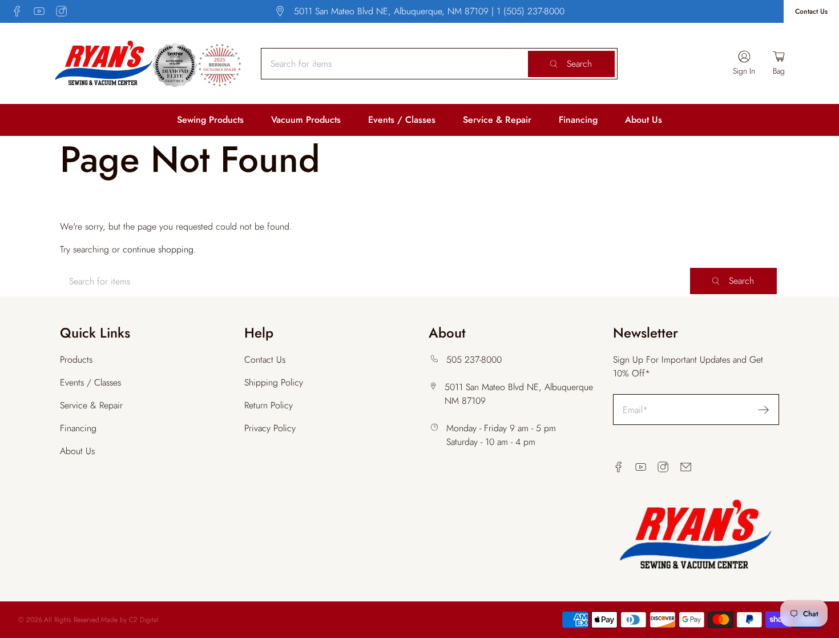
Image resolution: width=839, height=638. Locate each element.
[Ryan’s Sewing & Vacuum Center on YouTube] (39, 11)
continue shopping (158, 249)
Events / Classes (401, 119)
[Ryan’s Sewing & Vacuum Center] (148, 63)
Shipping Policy (273, 382)
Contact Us (811, 11)
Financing (578, 119)
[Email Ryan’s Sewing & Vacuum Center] (685, 467)
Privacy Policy (270, 428)
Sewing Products (210, 119)
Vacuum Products (306, 119)
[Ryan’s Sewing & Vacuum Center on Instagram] (61, 11)
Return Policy (268, 405)
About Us (643, 119)
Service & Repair (497, 119)
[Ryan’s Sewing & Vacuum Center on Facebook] (16, 11)
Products (76, 359)
